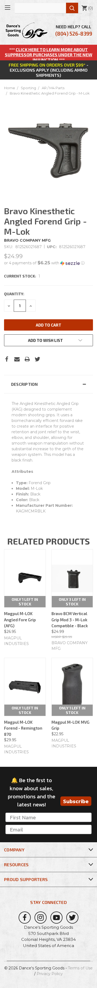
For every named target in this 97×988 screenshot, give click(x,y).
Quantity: (14, 294)
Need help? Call (73, 30)
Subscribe (76, 801)
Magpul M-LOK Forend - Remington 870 (23, 728)
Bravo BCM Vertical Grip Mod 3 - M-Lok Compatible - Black (69, 619)
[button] (48, 263)
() (87, 8)
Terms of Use (80, 968)
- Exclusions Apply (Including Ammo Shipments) (48, 70)
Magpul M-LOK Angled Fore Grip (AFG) (20, 619)
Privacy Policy (50, 973)
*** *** (48, 54)
